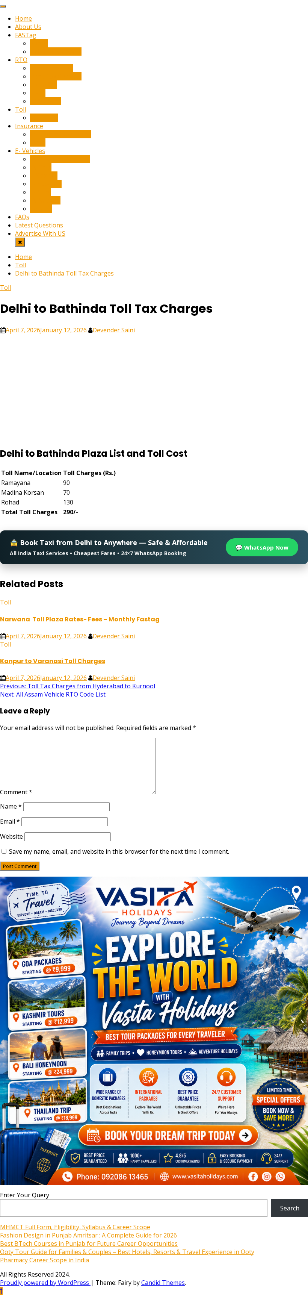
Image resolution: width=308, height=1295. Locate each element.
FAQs (22, 217)
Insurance (29, 126)
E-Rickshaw (46, 184)
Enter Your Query (24, 1195)
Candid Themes (163, 1282)
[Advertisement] (154, 386)
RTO (21, 60)
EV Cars (40, 167)
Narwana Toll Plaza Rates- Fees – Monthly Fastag (80, 619)
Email (10, 821)
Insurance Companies (60, 134)
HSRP (37, 93)
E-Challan (43, 84)
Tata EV (41, 208)
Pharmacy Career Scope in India (44, 1260)
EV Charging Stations (60, 159)
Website (11, 836)
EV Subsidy (45, 200)
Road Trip (44, 118)
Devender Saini (113, 330)
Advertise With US (40, 233)
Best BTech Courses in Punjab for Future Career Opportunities (89, 1243)
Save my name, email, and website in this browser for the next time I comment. (119, 851)
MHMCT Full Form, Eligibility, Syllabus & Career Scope (75, 1227)
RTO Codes (45, 101)
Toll (20, 109)
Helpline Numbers (56, 51)
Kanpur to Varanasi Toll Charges (52, 661)
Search (289, 1208)
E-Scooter (43, 175)
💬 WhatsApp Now (262, 547)
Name (11, 806)
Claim (37, 142)
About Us (28, 27)
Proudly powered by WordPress (45, 1282)
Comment (16, 792)
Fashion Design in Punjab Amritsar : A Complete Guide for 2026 (88, 1235)
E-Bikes (40, 192)
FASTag (25, 35)
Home (23, 18)
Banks (39, 43)
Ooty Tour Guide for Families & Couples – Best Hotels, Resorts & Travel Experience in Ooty (127, 1252)
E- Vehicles (30, 151)
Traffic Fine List (51, 68)
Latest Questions (39, 225)
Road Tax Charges (56, 76)
